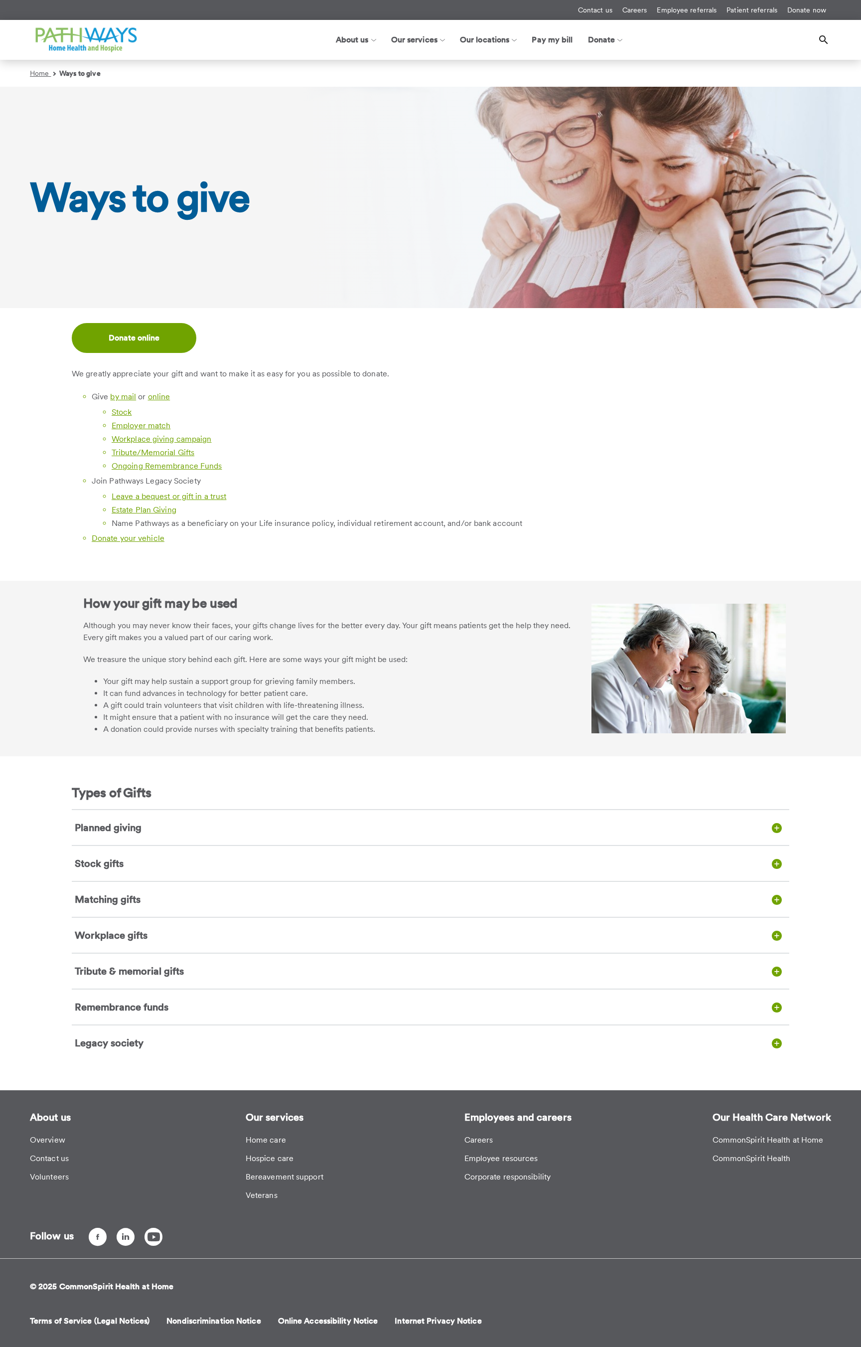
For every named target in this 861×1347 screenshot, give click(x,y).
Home (40, 73)
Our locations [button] (484, 39)
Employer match (141, 425)
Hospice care (269, 1158)
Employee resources (501, 1158)
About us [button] (352, 39)
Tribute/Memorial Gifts (153, 452)
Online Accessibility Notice (328, 1321)
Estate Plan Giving (144, 509)
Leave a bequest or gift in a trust (169, 496)
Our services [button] (414, 39)
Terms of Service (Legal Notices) (89, 1321)
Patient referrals (751, 10)
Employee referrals (687, 10)
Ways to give (80, 73)
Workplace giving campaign (162, 439)
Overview (47, 1140)
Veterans (262, 1195)
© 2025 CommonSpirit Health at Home (101, 1286)
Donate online (134, 337)
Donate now (806, 10)
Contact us (595, 10)
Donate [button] (601, 39)
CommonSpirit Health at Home (768, 1140)
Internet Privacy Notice (438, 1321)
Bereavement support (284, 1176)
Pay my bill (552, 39)
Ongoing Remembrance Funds (167, 466)
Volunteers (49, 1176)
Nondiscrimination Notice (213, 1321)
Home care (266, 1140)
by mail (123, 396)
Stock (122, 412)
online (159, 396)
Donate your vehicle (128, 538)
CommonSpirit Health (752, 1158)
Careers (634, 10)
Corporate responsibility (507, 1176)
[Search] (823, 40)
